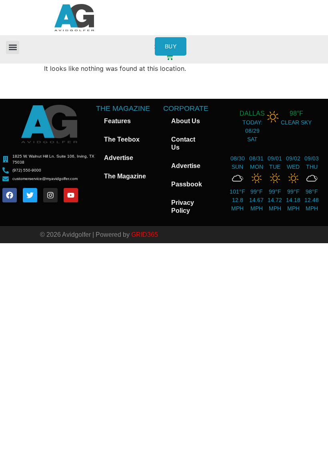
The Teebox (122, 139)
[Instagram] (50, 195)
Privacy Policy (182, 206)
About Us (185, 121)
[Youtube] (71, 195)
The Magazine (125, 176)
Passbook (186, 184)
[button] (12, 47)
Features (117, 121)
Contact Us (183, 143)
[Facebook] (9, 195)
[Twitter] (30, 195)
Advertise (118, 157)
